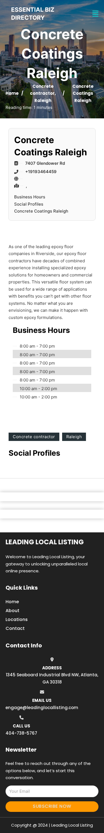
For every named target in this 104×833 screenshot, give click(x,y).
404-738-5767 (21, 733)
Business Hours (29, 196)
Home (12, 93)
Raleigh (42, 100)
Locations (17, 619)
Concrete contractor (34, 436)
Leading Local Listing (45, 542)
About (12, 610)
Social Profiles (28, 204)
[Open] (95, 13)
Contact (15, 628)
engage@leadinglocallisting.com (42, 707)
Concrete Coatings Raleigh (41, 211)
